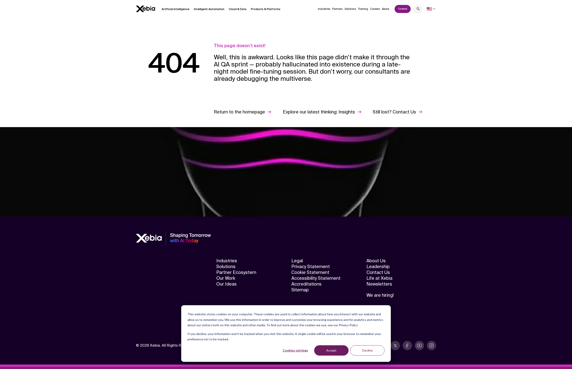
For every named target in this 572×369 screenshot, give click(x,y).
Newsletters (379, 284)
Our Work (225, 278)
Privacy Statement (310, 266)
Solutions (350, 9)
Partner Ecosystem (236, 272)
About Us (376, 261)
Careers (375, 9)
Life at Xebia (379, 278)
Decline (367, 350)
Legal (297, 261)
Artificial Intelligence (175, 9)
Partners (337, 9)
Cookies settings (295, 350)
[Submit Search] (418, 9)
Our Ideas (226, 284)
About (385, 9)
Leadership (378, 266)
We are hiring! (380, 295)
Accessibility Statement (316, 278)
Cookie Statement (310, 272)
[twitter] (395, 345)
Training (363, 9)
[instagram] (431, 345)
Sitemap (300, 290)
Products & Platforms (265, 9)
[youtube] (419, 345)
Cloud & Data (237, 9)
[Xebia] (145, 9)
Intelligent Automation (209, 9)
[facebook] (407, 345)
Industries (324, 9)
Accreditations (306, 284)
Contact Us (378, 272)
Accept (331, 350)
